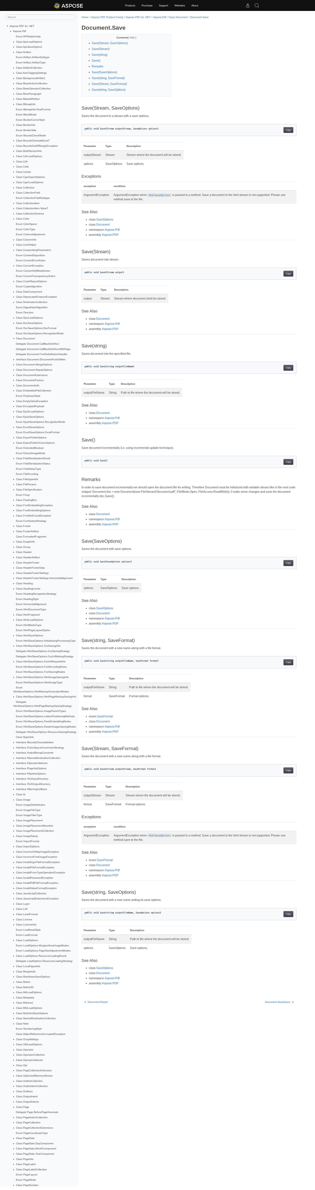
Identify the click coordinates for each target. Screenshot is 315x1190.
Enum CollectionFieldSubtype (33, 197)
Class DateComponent (29, 291)
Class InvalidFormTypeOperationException (40, 872)
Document (103, 224)
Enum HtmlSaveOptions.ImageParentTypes (41, 711)
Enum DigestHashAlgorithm (32, 307)
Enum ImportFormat (27, 841)
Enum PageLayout (26, 1174)
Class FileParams (26, 484)
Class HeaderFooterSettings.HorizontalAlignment (44, 578)
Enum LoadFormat (27, 935)
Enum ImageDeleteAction (30, 804)
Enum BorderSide (26, 130)
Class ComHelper (26, 244)
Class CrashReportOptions (31, 281)
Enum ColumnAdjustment (30, 234)
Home (84, 17)
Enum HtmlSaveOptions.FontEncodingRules (41, 666)
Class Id (20, 794)
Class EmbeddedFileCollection (33, 390)
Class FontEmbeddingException (34, 505)
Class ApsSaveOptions (29, 46)
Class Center (23, 171)
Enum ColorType (25, 229)
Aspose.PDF (110, 234)
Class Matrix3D (25, 987)
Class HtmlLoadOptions (29, 619)
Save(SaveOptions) (104, 72)
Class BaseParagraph (28, 93)
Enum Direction (25, 312)
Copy (288, 130)
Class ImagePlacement (29, 820)
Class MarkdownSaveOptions (33, 976)
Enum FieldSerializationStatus (33, 463)
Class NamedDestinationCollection (36, 1018)
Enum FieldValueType (28, 468)
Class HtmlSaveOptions (29, 635)
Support (163, 5)
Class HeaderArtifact (28, 557)
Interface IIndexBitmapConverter (35, 752)
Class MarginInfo (26, 971)
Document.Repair (98, 1001)
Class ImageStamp (27, 836)
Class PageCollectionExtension (34, 1070)
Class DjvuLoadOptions (29, 317)
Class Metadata (25, 997)
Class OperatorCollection (30, 1054)
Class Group (23, 546)
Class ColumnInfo (26, 239)
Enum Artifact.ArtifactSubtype (32, 57)
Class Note (22, 1023)
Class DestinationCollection (31, 302)
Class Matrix (23, 981)
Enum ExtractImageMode (30, 453)
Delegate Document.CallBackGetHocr (37, 343)
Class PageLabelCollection (31, 1169)
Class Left (22, 909)
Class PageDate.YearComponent (35, 1153)
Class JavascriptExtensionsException (37, 898)
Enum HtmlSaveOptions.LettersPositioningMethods (45, 716)
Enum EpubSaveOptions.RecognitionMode (40, 421)
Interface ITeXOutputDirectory (33, 784)
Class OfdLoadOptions (29, 1044)
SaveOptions (104, 219)
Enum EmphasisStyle (28, 395)
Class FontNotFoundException (33, 515)
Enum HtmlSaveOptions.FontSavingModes (40, 672)
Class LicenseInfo (26, 924)
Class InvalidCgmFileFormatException (38, 862)
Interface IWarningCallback (31, 789)
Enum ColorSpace (26, 223)
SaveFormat (105, 716)
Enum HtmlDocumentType (31, 609)
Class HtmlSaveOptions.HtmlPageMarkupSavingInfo (46, 696)
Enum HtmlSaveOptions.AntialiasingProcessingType (46, 640)
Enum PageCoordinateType (32, 1133)
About (194, 5)
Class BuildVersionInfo (29, 151)
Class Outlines (24, 1091)
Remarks (97, 66)
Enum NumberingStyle (29, 1028)
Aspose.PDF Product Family (107, 17)
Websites (179, 5)
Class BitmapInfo (26, 104)
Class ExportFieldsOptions (31, 437)
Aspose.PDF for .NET (22, 26)
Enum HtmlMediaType (28, 625)
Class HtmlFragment (28, 614)
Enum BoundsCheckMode (31, 135)
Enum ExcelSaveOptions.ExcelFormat (38, 432)
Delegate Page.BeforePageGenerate (37, 1112)
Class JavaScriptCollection (31, 893)
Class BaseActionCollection (31, 83)
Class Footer (23, 526)
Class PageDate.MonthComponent (36, 1148)
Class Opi (21, 1065)
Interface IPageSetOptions (31, 768)
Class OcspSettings (27, 1039)
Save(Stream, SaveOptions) (110, 43)
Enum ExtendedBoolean (30, 447)
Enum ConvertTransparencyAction (35, 276)
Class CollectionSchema (30, 213)
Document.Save (199, 17)
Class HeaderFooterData (30, 567)
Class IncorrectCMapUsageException (37, 851)
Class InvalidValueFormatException (36, 888)
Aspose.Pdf (19, 31)
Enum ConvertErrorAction (30, 260)
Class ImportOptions (28, 846)
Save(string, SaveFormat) (108, 78)
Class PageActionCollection (32, 1117)
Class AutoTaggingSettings (31, 72)
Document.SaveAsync (277, 1001)
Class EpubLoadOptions (30, 411)
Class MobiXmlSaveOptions (32, 1013)
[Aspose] (69, 5)
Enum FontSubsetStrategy (31, 520)
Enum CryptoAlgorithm (29, 286)
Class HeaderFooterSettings (32, 573)
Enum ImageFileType (28, 810)
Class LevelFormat (27, 914)
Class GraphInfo (25, 541)
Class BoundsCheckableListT (33, 140)
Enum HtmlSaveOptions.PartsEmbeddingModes (43, 721)
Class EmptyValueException (32, 401)
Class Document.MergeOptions (34, 364)
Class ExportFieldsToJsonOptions (35, 442)
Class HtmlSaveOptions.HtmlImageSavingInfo (42, 677)
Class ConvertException (30, 265)
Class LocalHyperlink (28, 966)
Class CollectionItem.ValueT (32, 208)
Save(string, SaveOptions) (109, 89)
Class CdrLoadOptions (29, 156)
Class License (24, 919)
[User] (247, 5)
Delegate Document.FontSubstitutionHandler (41, 354)
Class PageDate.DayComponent (34, 1143)
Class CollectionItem (28, 203)
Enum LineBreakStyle (28, 929)
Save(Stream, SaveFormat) (109, 83)
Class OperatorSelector (29, 1060)
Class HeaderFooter (27, 562)
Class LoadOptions (27, 940)
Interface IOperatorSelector (32, 763)
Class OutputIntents (27, 1101)
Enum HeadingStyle (27, 599)
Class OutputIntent (27, 1096)
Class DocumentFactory (30, 380)
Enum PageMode (26, 1179)
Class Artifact (23, 52)
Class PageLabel (26, 1164)
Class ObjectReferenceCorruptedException (40, 1034)
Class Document (25, 338)
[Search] (256, 5)
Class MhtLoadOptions (29, 1007)
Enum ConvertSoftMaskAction (33, 270)
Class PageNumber (27, 1185)
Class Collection (25, 187)
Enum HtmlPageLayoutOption (33, 630)
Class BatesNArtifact (28, 99)
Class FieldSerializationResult (33, 458)
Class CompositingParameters (33, 250)
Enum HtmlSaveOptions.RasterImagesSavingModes (46, 726)
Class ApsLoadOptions (29, 41)
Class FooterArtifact (27, 531)
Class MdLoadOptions (29, 992)
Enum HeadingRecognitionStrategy (36, 593)
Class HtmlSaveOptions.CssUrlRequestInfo (41, 661)
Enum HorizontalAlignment (31, 604)
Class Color (22, 218)
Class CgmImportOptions (30, 177)
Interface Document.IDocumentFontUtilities (41, 359)
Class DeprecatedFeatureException (36, 296)
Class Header (24, 552)
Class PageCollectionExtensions (34, 1127)
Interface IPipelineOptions (31, 773)
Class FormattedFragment (31, 536)
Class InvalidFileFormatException (35, 867)
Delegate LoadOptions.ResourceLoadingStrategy (44, 961)
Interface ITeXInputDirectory (32, 778)
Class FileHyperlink (27, 479)
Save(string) (99, 54)
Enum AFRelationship (28, 36)
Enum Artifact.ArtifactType (31, 62)
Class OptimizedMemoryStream (34, 1075)
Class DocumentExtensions (32, 375)
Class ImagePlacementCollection (35, 830)
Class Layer (23, 903)
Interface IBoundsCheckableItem (35, 742)
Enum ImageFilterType (29, 815)
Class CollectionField (28, 192)
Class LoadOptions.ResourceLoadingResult (41, 955)
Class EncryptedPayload (30, 406)
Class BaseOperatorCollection (33, 88)
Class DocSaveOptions (29, 323)
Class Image (23, 799)
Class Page (22, 1107)
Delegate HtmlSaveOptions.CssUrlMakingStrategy (44, 656)
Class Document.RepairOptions (34, 369)
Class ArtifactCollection (29, 67)
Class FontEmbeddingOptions (33, 510)
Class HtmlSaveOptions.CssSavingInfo (38, 646)
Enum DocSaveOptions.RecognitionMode (40, 333)
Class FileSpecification (29, 489)
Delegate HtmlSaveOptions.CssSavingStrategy (43, 651)
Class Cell (22, 161)
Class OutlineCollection (29, 1080)
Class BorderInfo (25, 125)
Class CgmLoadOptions (29, 182)
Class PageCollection (28, 1122)
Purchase (147, 5)
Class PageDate (25, 1138)
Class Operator (25, 1049)
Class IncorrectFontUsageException (36, 857)
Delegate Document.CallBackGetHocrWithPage (43, 349)
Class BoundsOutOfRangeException (37, 145)
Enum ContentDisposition (30, 255)
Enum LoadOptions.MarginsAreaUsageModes (42, 945)
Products (130, 5)
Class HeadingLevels (28, 588)
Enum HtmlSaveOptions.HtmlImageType (39, 682)
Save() (96, 60)
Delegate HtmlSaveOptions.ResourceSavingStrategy (46, 731)
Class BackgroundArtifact (30, 78)
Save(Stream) (101, 48)
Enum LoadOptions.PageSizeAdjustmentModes (43, 950)
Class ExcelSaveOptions (30, 427)
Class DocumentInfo (27, 385)
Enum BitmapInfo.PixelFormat (33, 109)
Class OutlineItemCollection (32, 1086)
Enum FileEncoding (27, 473)
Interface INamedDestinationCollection (38, 757)
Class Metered (24, 1002)
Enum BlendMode (26, 114)
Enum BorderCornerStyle (30, 119)
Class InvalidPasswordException (34, 877)
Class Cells (22, 166)
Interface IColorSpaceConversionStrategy (40, 747)
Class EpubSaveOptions (30, 416)
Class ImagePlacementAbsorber (34, 825)
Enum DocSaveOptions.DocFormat (36, 328)
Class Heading (24, 583)
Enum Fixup (23, 494)
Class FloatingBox (26, 500)
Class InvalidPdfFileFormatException (37, 883)
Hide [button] (132, 37)
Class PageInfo (25, 1159)
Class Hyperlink (25, 737)
